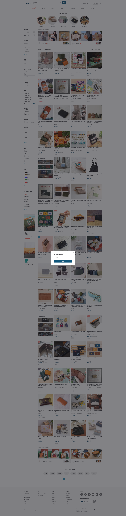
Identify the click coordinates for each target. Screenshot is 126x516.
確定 (63, 261)
